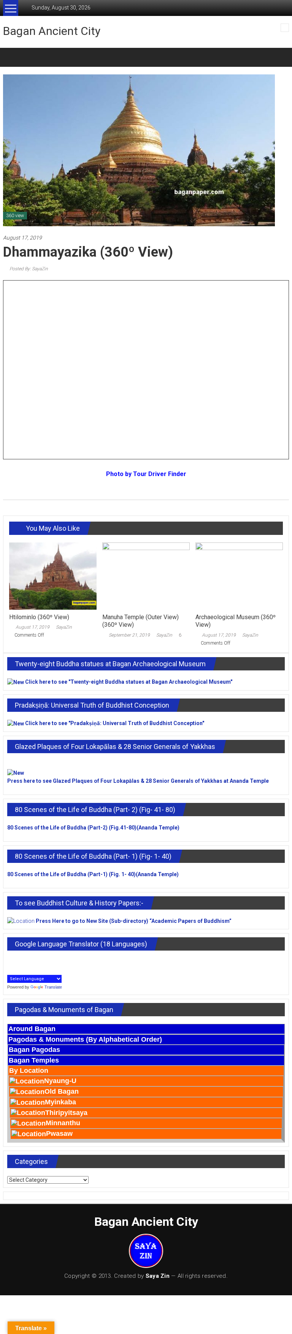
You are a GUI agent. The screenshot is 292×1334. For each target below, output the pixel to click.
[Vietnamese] (11, 970)
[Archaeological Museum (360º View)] (239, 575)
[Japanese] (19, 961)
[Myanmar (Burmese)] (44, 961)
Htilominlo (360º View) (39, 617)
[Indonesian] (11, 961)
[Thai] (61, 961)
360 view (15, 215)
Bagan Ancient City (51, 31)
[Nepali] (53, 961)
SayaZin (64, 627)
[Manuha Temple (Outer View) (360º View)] (146, 575)
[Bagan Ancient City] (12, 57)
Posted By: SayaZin (28, 268)
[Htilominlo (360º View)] (53, 575)
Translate (53, 987)
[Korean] (28, 961)
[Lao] (36, 961)
